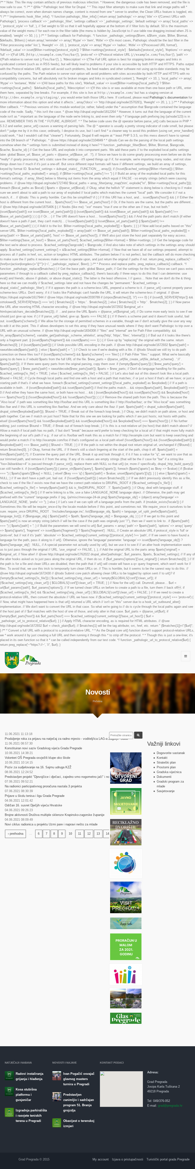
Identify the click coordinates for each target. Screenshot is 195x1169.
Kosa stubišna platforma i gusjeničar (26, 1095)
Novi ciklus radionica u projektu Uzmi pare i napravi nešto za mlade (51, 824)
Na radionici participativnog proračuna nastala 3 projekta (43, 786)
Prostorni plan (166, 767)
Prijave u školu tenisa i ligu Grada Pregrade (34, 796)
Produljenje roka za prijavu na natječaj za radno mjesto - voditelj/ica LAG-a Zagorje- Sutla (66, 738)
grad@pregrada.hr (170, 1105)
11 (79, 833)
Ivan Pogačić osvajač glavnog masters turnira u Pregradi (78, 1079)
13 (98, 833)
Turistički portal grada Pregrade (168, 1159)
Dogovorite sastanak (171, 753)
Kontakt (162, 758)
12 (89, 833)
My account (101, 1159)
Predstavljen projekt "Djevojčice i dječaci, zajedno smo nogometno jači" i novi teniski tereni (67, 777)
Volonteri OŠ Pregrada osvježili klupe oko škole (37, 758)
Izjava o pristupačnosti (127, 1159)
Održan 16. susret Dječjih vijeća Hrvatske (33, 805)
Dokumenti (164, 777)
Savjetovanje (166, 791)
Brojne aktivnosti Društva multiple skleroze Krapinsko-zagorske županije (54, 815)
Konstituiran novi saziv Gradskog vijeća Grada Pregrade (43, 748)
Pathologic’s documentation (169, 97)
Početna (97, 701)
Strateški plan (166, 762)
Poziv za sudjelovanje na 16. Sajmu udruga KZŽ (38, 767)
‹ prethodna (15, 833)
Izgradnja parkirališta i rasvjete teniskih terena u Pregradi (31, 1116)
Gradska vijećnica (169, 772)
